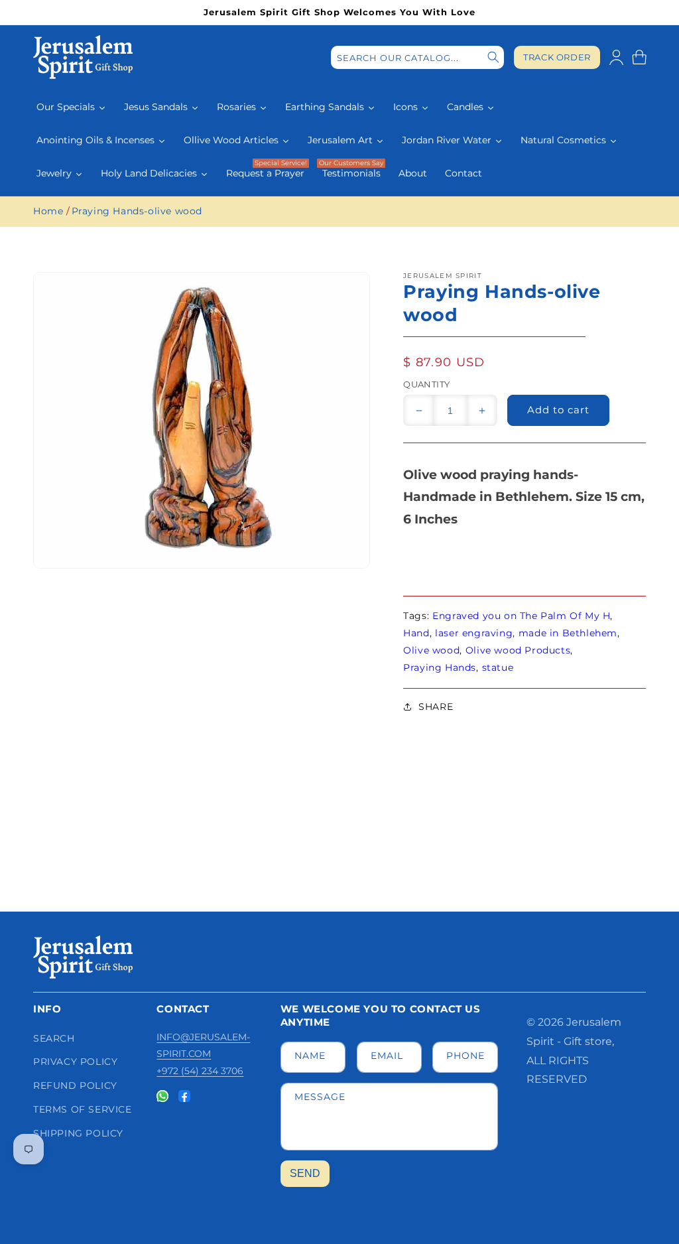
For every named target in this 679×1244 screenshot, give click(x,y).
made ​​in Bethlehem (568, 633)
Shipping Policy (78, 1133)
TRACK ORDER (557, 57)
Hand (416, 633)
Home (48, 211)
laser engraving (474, 633)
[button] (639, 57)
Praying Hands (439, 667)
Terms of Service (82, 1109)
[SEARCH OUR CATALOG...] (493, 57)
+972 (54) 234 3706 (199, 1071)
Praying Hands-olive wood (137, 211)
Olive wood (431, 650)
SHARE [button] (435, 707)
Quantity (426, 384)
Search (54, 1038)
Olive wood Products (517, 650)
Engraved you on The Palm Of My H (521, 616)
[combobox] (417, 57)
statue (498, 667)
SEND (305, 1173)
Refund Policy (75, 1085)
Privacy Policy (75, 1062)
